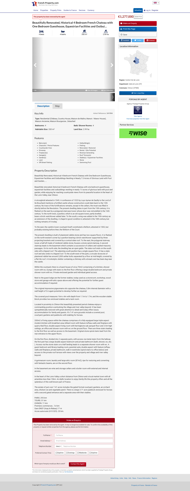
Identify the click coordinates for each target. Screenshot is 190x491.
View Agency (138, 116)
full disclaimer (69, 472)
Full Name (46, 435)
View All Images (92, 90)
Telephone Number (45, 446)
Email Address (45, 441)
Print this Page (129, 29)
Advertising (114, 478)
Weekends (83, 453)
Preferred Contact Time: (43, 453)
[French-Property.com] (44, 4)
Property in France (137, 485)
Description (43, 106)
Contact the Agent (77, 464)
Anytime (94, 453)
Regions (154, 478)
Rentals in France (151, 485)
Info (130, 478)
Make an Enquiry (130, 23)
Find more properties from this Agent (138, 119)
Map (57, 106)
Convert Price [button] (138, 16)
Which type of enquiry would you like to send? (49, 464)
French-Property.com (48, 485)
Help (125, 478)
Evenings (71, 453)
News (134, 478)
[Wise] (137, 133)
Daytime (60, 453)
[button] (37, 64)
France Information (144, 478)
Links (121, 478)
